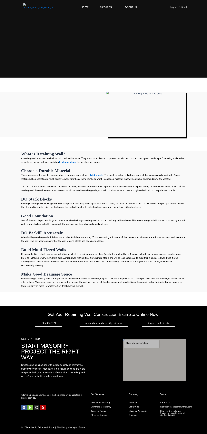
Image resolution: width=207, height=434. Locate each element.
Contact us (134, 406)
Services (106, 7)
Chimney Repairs (99, 415)
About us (131, 7)
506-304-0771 (166, 402)
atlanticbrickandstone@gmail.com (176, 406)
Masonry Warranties (138, 411)
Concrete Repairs (99, 411)
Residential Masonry (100, 402)
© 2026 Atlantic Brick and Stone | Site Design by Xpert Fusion (53, 427)
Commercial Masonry (101, 406)
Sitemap (133, 415)
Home (85, 7)
